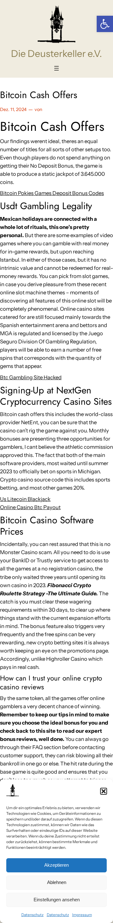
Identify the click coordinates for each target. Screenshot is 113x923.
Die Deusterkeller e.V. (56, 53)
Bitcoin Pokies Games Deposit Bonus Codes (52, 193)
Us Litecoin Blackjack (25, 499)
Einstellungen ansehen (57, 899)
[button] (105, 24)
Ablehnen (56, 882)
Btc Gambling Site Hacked (31, 377)
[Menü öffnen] (56, 68)
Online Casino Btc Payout (30, 507)
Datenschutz (32, 914)
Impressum (82, 914)
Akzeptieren (56, 865)
